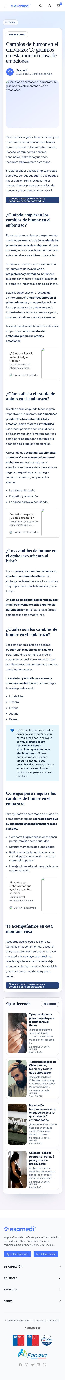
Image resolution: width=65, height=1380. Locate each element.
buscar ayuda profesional (36, 956)
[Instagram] (26, 1364)
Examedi (21, 70)
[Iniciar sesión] (50, 6)
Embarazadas (17, 34)
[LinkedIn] (38, 1364)
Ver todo (50, 1003)
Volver (12, 22)
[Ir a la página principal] (20, 6)
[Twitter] (32, 1364)
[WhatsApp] (44, 1364)
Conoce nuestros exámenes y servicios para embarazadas (27, 200)
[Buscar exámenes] (41, 5)
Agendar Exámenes (17, 1254)
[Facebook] (20, 1364)
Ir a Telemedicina (46, 1254)
